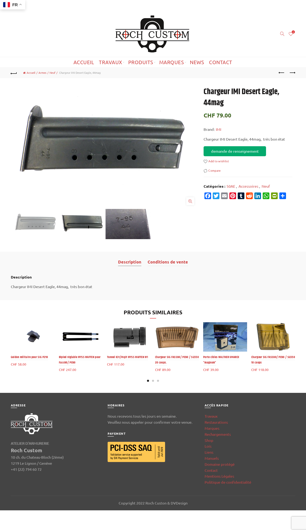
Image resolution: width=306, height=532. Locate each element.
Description (129, 262)
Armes (42, 72)
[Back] (14, 73)
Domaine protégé (220, 464)
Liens (209, 452)
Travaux (110, 62)
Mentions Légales (219, 476)
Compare (214, 170)
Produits (140, 62)
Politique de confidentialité (228, 482)
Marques (171, 62)
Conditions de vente (168, 262)
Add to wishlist (218, 161)
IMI (218, 129)
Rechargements (218, 434)
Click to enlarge (190, 201)
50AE (230, 186)
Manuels (212, 458)
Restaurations (216, 422)
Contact (220, 62)
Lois (208, 446)
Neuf (52, 72)
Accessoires (248, 186)
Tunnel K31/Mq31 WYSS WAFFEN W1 (127, 357)
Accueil (83, 62)
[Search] (282, 34)
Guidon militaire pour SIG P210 (29, 357)
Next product (292, 73)
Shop (209, 440)
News (197, 62)
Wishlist (293, 32)
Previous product (281, 73)
